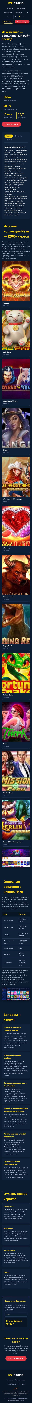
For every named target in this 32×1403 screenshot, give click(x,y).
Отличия (9, 140)
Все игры (10, 17)
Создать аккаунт (22, 22)
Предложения (20, 8)
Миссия (8, 136)
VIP (27, 12)
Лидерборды (19, 12)
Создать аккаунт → (16, 1358)
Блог (17, 17)
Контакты (10, 8)
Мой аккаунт (8, 22)
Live (24, 17)
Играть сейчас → (11, 124)
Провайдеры (8, 12)
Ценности (18, 136)
